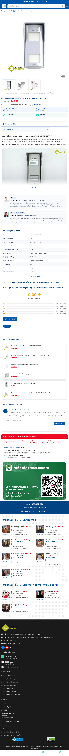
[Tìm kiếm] (62, 6)
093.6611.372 (37, 504)
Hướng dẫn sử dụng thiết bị (11, 732)
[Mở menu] (67, 6)
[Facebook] (3, 647)
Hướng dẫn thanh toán (9, 685)
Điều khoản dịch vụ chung (10, 682)
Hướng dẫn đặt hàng (9, 679)
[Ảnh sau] (63, 46)
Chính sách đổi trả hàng (9, 691)
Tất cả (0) (7, 326)
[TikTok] (10, 647)
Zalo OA (9, 662)
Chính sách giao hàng (9, 688)
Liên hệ (5, 710)
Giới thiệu (5, 704)
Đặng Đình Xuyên (16, 215)
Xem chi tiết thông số (34, 276)
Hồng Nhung (14, 200)
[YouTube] (7, 647)
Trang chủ (4, 11)
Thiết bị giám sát (14, 11)
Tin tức (5, 726)
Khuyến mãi (6, 729)
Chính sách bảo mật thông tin (11, 694)
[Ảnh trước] (5, 46)
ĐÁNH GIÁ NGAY (10, 319)
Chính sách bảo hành (9, 676)
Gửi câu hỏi (58, 423)
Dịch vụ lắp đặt (7, 707)
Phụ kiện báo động (26, 11)
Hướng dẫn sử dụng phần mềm (12, 735)
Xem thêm (34, 187)
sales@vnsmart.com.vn (37, 508)
